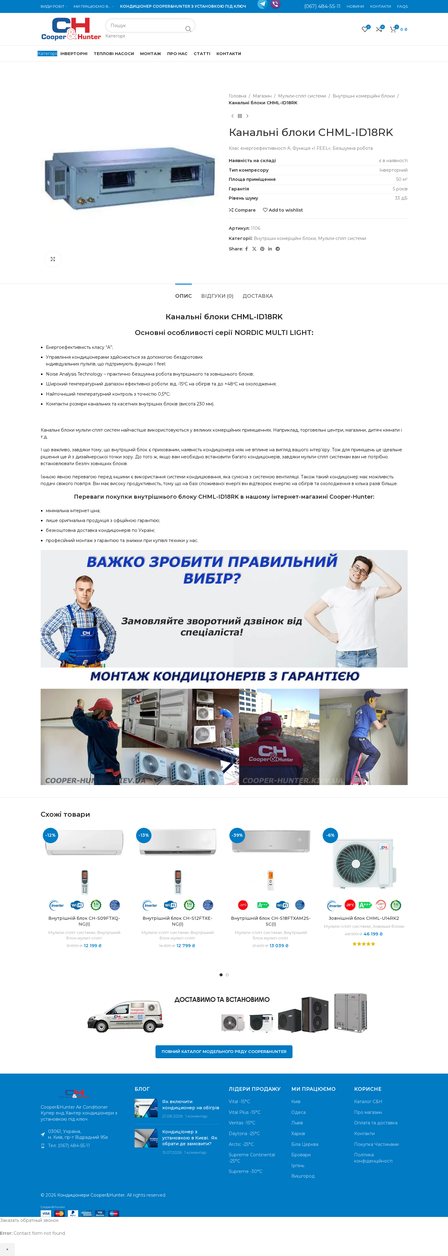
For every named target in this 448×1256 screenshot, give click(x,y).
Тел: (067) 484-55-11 (69, 1145)
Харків (298, 1133)
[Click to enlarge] (53, 259)
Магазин (262, 96)
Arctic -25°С (241, 1144)
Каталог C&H (368, 1101)
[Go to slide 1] (221, 974)
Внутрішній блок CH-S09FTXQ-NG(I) (84, 921)
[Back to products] (240, 116)
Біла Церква (304, 1144)
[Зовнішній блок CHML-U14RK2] (364, 869)
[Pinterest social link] (262, 249)
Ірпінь (297, 1165)
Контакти (364, 1133)
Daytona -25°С (244, 1133)
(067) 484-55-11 (322, 6)
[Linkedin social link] (270, 249)
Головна (237, 96)
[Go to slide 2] (227, 974)
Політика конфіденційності (373, 1158)
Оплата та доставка (376, 1123)
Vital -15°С (239, 1101)
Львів (297, 1123)
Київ (296, 1101)
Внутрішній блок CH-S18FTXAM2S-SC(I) (271, 921)
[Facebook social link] (246, 249)
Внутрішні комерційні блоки (364, 96)
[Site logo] (71, 28)
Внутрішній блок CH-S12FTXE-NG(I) (177, 921)
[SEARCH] (188, 28)
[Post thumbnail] (146, 1109)
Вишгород (303, 1176)
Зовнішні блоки (388, 926)
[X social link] (254, 249)
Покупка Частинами (376, 1144)
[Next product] (247, 116)
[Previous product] (232, 116)
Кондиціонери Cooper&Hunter (91, 1195)
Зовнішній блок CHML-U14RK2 (364, 918)
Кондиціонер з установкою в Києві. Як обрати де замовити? (189, 1137)
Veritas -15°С (242, 1123)
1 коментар (196, 1116)
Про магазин (368, 1112)
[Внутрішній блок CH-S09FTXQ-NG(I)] (84, 869)
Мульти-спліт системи (302, 96)
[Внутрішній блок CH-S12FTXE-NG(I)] (177, 869)
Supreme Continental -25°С (252, 1158)
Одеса (298, 1112)
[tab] (183, 293)
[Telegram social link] (278, 249)
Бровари (301, 1155)
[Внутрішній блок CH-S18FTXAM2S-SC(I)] (270, 869)
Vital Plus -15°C (244, 1112)
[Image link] (74, 1093)
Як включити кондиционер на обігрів (190, 1104)
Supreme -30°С (245, 1171)
